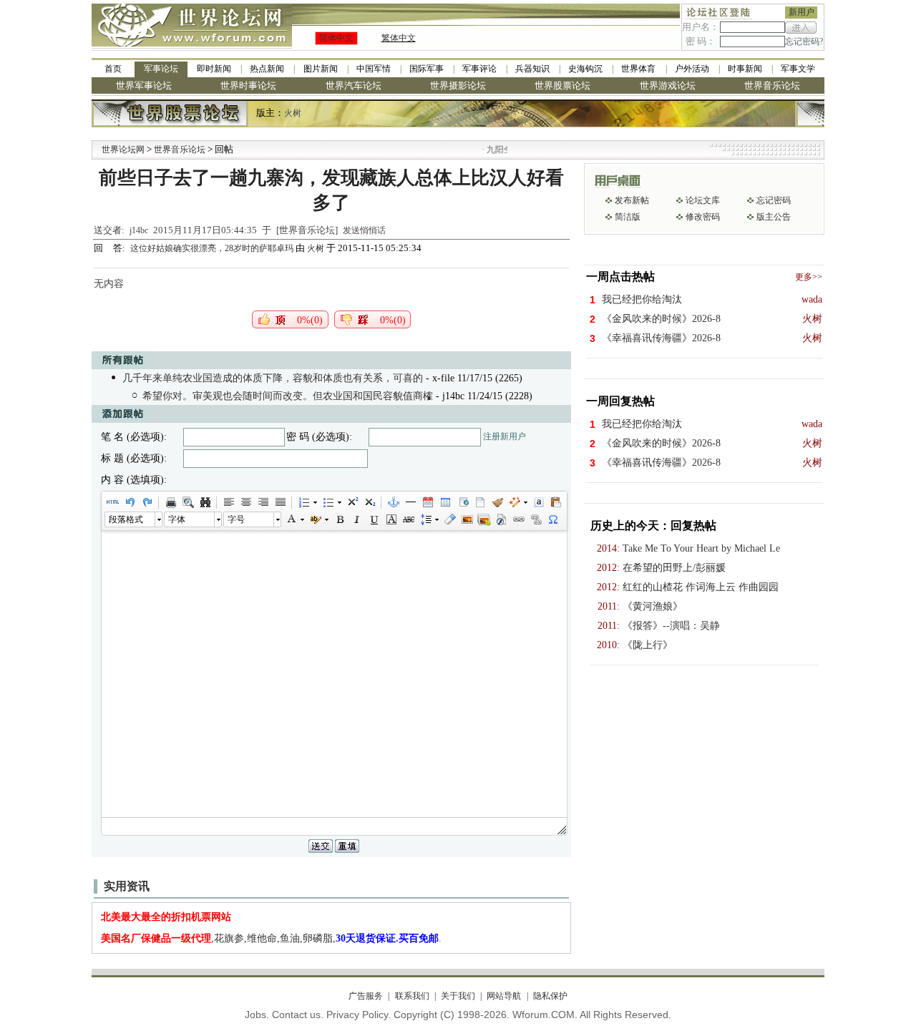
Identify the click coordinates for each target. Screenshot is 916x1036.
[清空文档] (479, 502)
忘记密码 (773, 200)
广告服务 (366, 996)
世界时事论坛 (248, 85)
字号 (236, 519)
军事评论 (479, 69)
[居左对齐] (228, 502)
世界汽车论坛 (353, 85)
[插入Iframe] (462, 502)
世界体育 (638, 69)
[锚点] (393, 502)
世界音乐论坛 (772, 85)
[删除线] (408, 519)
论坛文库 (703, 200)
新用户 (801, 12)
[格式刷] (496, 502)
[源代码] (112, 502)
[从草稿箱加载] (555, 502)
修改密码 (703, 217)
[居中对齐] (245, 502)
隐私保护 (550, 996)
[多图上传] (484, 519)
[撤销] (129, 502)
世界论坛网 (123, 150)
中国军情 (373, 69)
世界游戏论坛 (668, 85)
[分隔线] (410, 502)
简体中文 (336, 38)
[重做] (147, 502)
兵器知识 (532, 69)
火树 (292, 113)
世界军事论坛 (144, 85)
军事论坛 (161, 69)
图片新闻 (320, 69)
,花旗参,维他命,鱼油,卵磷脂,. (271, 938)
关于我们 (458, 996)
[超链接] (518, 519)
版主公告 (773, 217)
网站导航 (504, 996)
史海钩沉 (585, 69)
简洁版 (627, 217)
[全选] (538, 502)
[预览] (187, 502)
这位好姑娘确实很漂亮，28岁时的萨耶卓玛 (213, 248)
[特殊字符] (552, 519)
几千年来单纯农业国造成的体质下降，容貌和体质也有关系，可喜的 (272, 378)
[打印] (170, 502)
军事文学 (798, 69)
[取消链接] (535, 519)
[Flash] (501, 519)
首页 (113, 69)
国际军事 (426, 69)
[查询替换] (205, 502)
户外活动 (692, 69)
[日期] (427, 502)
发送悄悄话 (364, 230)
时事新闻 (745, 69)
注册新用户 (504, 436)
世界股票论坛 (562, 85)
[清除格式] (449, 519)
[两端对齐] (280, 502)
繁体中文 (398, 38)
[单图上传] (466, 519)
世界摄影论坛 (458, 85)
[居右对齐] (262, 502)
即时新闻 (214, 69)
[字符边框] (391, 519)
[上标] (352, 502)
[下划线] (373, 519)
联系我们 (412, 996)
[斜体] (356, 519)
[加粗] (339, 519)
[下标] (369, 502)
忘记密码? (804, 41)
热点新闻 (267, 69)
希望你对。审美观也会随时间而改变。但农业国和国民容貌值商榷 (287, 396)
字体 (176, 519)
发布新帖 (632, 200)
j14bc (139, 230)
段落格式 (126, 519)
